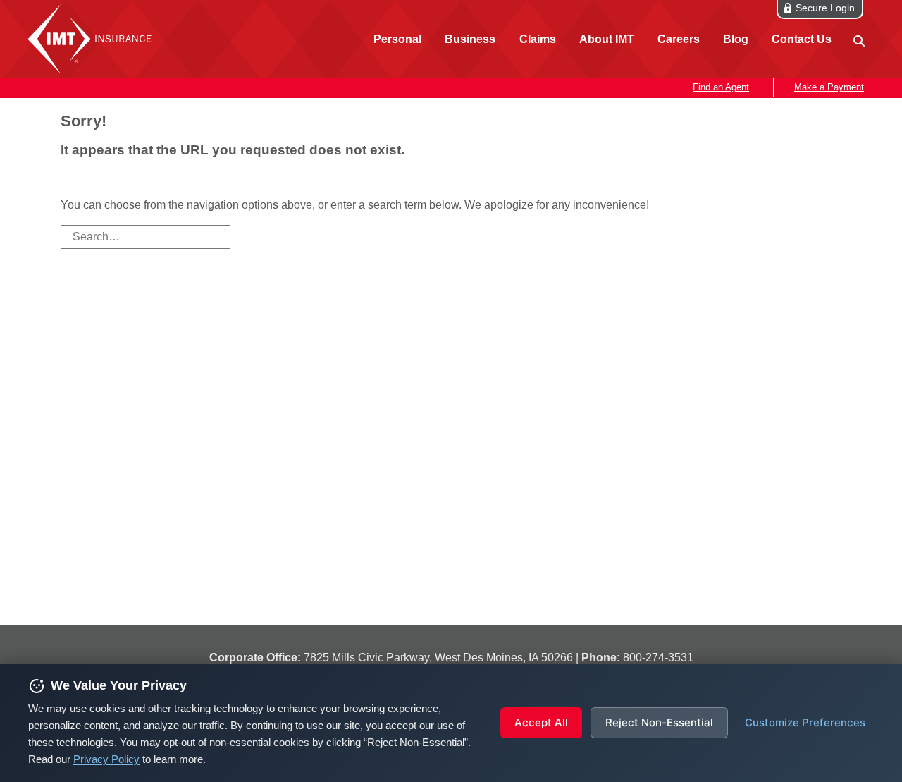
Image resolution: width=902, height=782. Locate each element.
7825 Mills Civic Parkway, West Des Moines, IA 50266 (438, 658)
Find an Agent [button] (721, 87)
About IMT (606, 39)
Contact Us (802, 39)
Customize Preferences (805, 722)
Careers (678, 39)
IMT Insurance (93, 39)
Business (470, 39)
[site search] (858, 39)
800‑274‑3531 (658, 658)
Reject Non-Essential (659, 722)
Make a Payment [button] (829, 87)
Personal (397, 39)
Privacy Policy (106, 759)
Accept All (541, 722)
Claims (537, 39)
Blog (735, 39)
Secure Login (825, 7)
